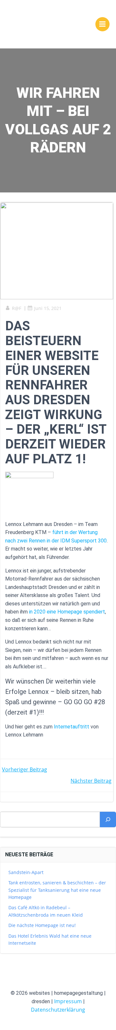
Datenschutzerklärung (58, 1009)
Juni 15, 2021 (48, 308)
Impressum (68, 1001)
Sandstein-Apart (26, 872)
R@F (16, 308)
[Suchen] (108, 819)
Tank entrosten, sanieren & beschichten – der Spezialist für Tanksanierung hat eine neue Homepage (57, 890)
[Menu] (102, 24)
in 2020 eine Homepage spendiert (67, 612)
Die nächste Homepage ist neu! (42, 925)
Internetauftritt (71, 727)
